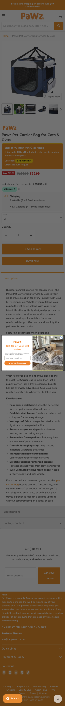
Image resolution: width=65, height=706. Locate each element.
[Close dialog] (61, 337)
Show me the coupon (17, 363)
